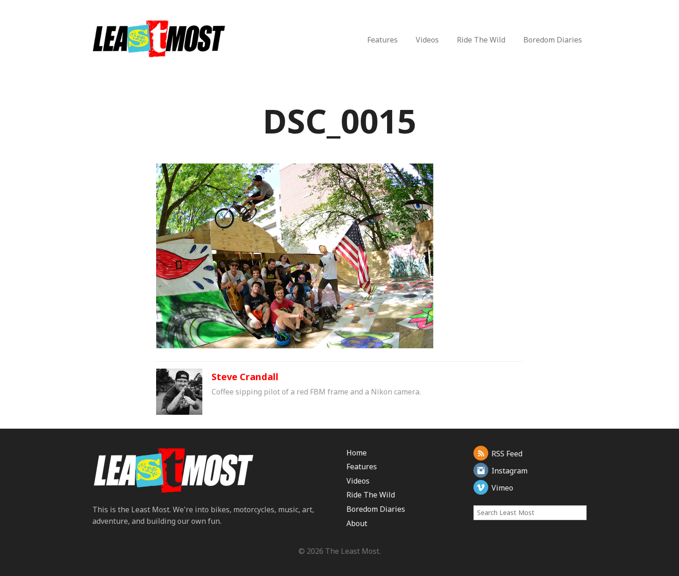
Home (356, 453)
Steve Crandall (245, 376)
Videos (427, 40)
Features (382, 40)
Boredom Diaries (552, 40)
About (356, 523)
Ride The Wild (481, 40)
